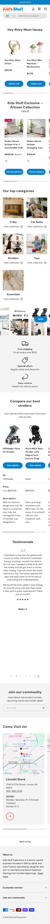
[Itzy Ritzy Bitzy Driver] (14, 47)
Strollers (13, 258)
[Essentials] (13, 280)
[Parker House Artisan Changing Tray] (36, 128)
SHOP (40, 319)
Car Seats (37, 222)
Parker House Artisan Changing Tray (35, 144)
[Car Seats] (36, 208)
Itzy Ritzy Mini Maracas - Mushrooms (34, 63)
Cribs (13, 222)
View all (25, 111)
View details (12, 465)
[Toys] (36, 244)
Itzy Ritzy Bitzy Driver (13, 62)
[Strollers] (13, 244)
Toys (37, 258)
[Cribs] (13, 208)
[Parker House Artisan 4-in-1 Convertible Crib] (14, 128)
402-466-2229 (14, 791)
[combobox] (25, 16)
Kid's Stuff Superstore (17, 917)
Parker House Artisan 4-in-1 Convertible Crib (14, 144)
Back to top (25, 841)
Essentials (13, 294)
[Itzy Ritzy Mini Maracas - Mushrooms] (36, 47)
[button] (39, 9)
